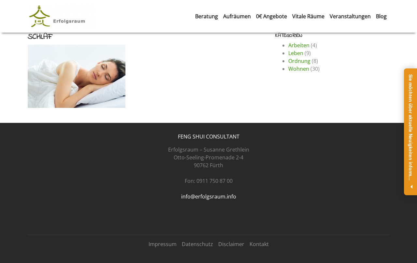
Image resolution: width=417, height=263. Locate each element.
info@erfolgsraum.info (208, 196)
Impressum (163, 244)
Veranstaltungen (350, 16)
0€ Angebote (271, 16)
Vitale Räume (308, 16)
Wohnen (298, 68)
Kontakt (259, 244)
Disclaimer (231, 244)
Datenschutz (197, 244)
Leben (295, 53)
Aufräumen (237, 16)
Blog (381, 16)
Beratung (206, 16)
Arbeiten (298, 45)
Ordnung (299, 61)
